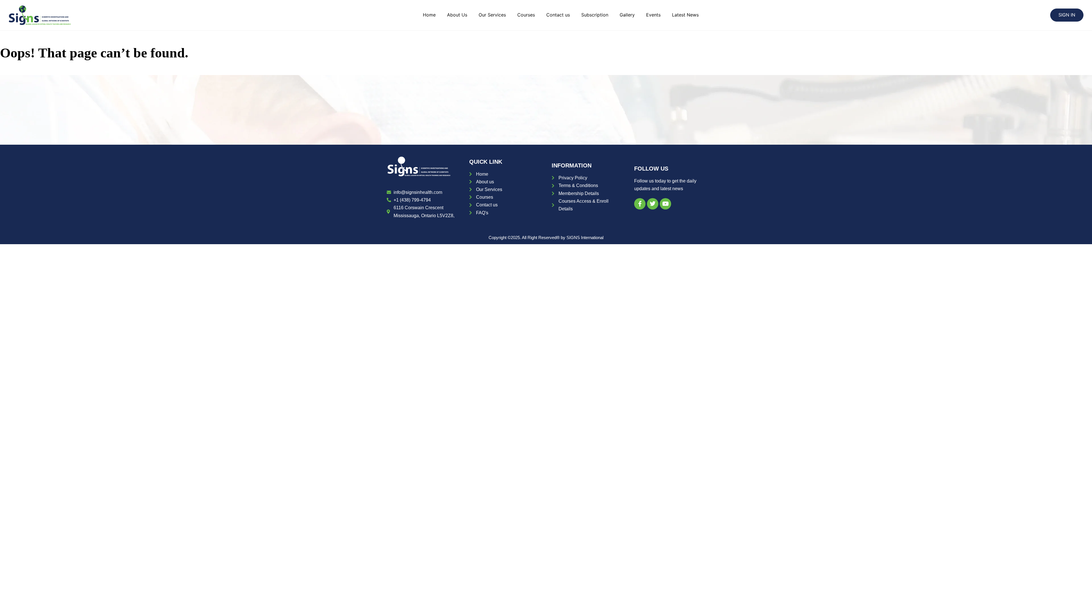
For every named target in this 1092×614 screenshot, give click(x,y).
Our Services (492, 15)
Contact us (558, 15)
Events (653, 15)
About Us (457, 15)
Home (429, 15)
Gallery (627, 15)
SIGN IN (1066, 15)
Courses (526, 15)
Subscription (594, 15)
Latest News (685, 15)
